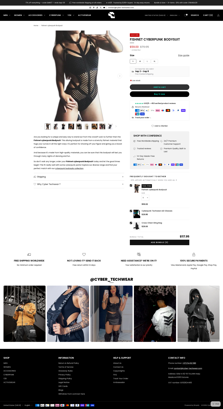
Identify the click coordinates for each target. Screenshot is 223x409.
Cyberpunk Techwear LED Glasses (157, 211)
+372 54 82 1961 (189, 363)
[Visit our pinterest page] (93, 7)
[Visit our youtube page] (104, 7)
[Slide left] (42, 127)
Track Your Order (120, 378)
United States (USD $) (155, 15)
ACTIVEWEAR (84, 15)
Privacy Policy (64, 374)
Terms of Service (65, 367)
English (173, 15)
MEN (5, 15)
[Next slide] (119, 76)
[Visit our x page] (100, 7)
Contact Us (118, 367)
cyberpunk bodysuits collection (69, 168)
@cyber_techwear (111, 279)
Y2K (70, 15)
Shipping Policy (65, 378)
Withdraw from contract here (71, 394)
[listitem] (45, 3)
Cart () (208, 15)
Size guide (183, 55)
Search (195, 15)
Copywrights (119, 371)
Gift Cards (63, 386)
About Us (117, 363)
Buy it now (159, 94)
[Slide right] (116, 127)
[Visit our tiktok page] (97, 7)
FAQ (115, 374)
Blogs (60, 390)
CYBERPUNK (55, 15)
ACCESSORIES (35, 15)
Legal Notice (63, 382)
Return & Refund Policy (68, 363)
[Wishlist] (185, 15)
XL (154, 61)
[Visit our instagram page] (90, 7)
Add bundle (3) (159, 242)
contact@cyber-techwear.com (121, 7)
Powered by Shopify (192, 405)
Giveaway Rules (65, 371)
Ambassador (119, 382)
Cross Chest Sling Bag (152, 223)
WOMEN (18, 15)
